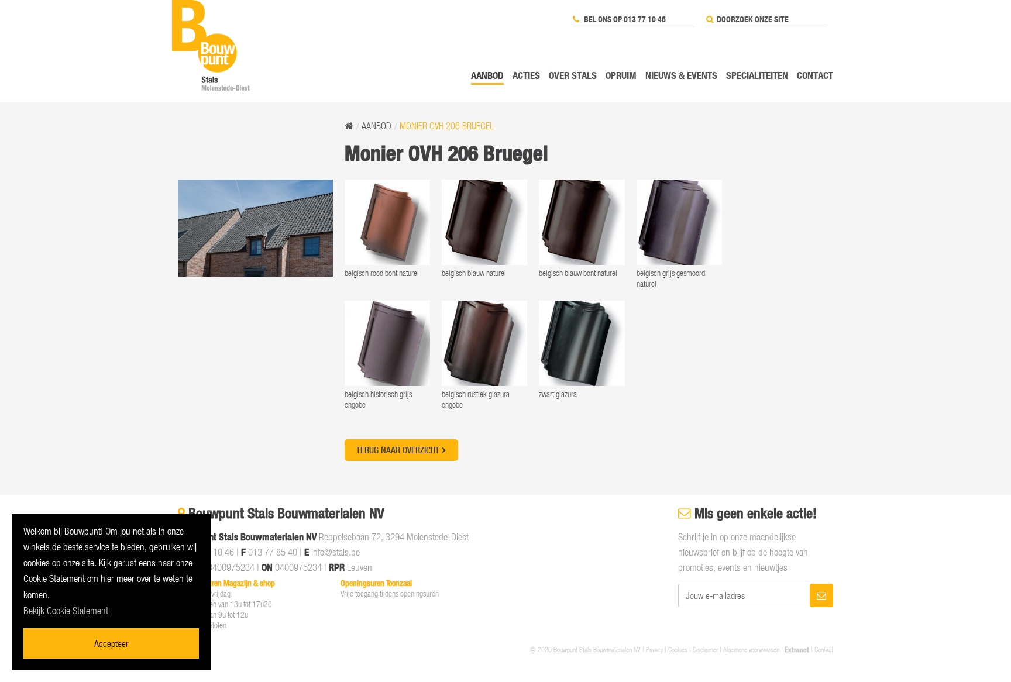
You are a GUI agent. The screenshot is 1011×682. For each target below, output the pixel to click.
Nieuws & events (681, 75)
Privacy (654, 649)
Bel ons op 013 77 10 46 (624, 19)
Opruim (621, 75)
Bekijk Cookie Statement (65, 610)
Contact (815, 75)
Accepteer (111, 643)
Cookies (677, 649)
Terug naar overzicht (399, 450)
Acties (526, 75)
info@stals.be (335, 552)
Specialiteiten (757, 75)
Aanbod (487, 75)
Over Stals (573, 75)
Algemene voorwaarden (751, 649)
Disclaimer (705, 649)
